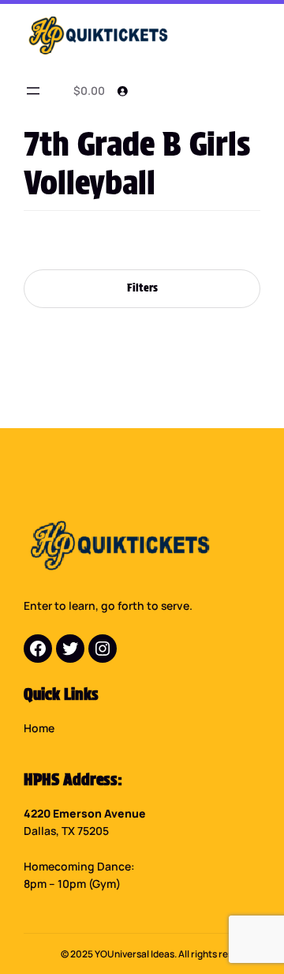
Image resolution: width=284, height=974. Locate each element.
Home (39, 727)
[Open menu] (33, 90)
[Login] (122, 91)
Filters (142, 287)
